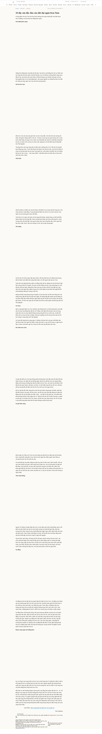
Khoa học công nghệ (38, 4)
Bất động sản (77, 4)
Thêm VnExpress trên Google (24, 715)
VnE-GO (10, 4)
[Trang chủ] (7, 5)
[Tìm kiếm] (88, 1)
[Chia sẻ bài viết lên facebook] (16, 718)
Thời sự (15, 4)
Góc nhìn (84, 4)
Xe (73, 4)
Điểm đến (22, 8)
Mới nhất (67, 1)
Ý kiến (92, 4)
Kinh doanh (24, 4)
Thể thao (46, 4)
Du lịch (88, 4)
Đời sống (60, 4)
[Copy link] (18, 718)
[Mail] (17, 718)
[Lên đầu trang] (0, 733)
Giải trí (50, 4)
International (83, 1)
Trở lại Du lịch (20, 714)
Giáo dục (69, 4)
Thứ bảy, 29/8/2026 (20, 1)
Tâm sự (64, 4)
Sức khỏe (55, 4)
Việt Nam (28, 8)
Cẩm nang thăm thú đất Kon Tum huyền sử (42, 708)
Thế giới (19, 4)
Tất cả (95, 4)
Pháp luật (31, 4)
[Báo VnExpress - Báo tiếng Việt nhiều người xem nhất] (13, 1)
